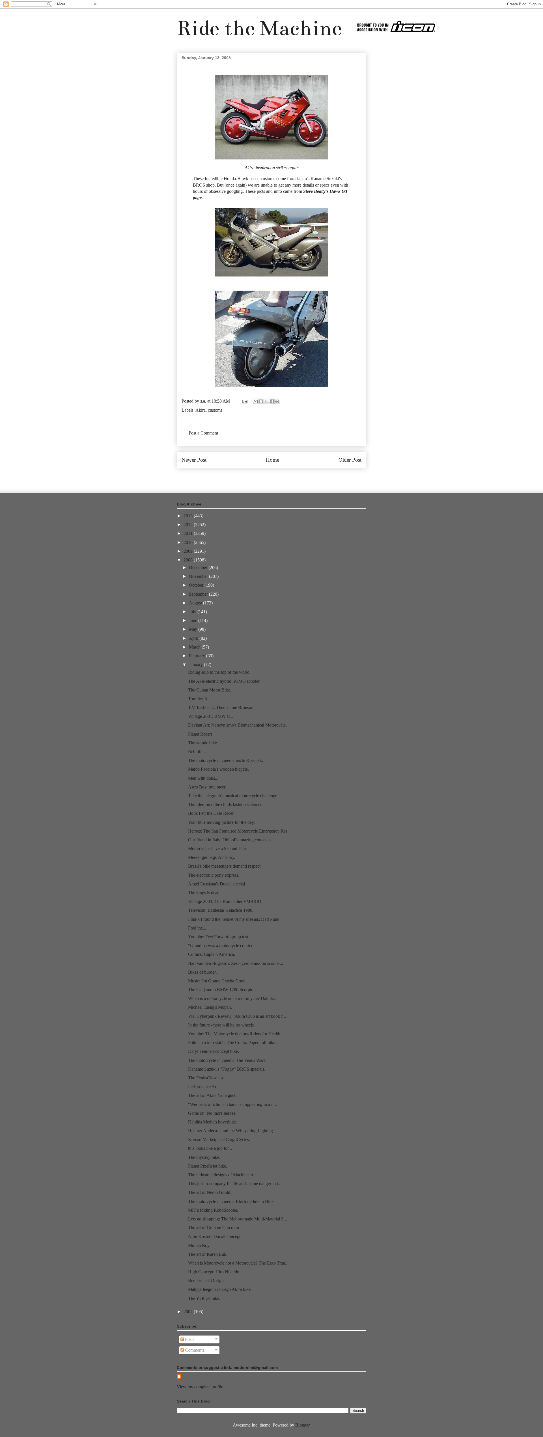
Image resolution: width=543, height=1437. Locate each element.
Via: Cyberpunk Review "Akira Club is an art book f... (237, 1016)
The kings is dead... (205, 892)
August (196, 602)
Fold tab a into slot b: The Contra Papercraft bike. (232, 1042)
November (199, 576)
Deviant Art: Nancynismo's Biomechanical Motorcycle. (237, 725)
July (193, 611)
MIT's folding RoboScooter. (213, 1210)
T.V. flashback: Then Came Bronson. (221, 707)
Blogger (302, 1425)
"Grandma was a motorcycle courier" (221, 945)
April (194, 638)
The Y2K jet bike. (204, 1298)
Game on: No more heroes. (212, 1113)
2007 (189, 1311)
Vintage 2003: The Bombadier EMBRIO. (225, 901)
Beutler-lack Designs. (207, 1280)
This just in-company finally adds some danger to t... (234, 1183)
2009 (189, 551)
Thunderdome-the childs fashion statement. (226, 804)
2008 (189, 559)
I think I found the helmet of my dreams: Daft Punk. (234, 919)
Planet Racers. (201, 734)
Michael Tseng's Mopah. (210, 1007)
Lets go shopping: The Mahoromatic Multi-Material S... (237, 1218)
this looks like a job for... (210, 1148)
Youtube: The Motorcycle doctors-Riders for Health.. (235, 1033)
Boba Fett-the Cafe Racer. (211, 813)
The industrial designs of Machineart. (221, 1174)
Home (272, 460)
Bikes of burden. (203, 972)
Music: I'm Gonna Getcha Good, (217, 980)
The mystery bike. (204, 1157)
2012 (189, 524)
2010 (189, 542)
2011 (189, 533)
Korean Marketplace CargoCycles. (219, 1139)
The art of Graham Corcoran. (214, 1227)
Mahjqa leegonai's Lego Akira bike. (220, 1289)
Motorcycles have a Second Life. (217, 848)
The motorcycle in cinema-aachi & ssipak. (225, 760)
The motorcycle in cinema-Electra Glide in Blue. (231, 1201)
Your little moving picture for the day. (221, 822)
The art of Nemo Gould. (209, 1192)
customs (215, 410)
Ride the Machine (259, 28)
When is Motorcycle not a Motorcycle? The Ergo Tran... (238, 1263)
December (198, 567)
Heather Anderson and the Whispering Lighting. (231, 1130)
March (195, 647)
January (196, 664)
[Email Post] (244, 401)
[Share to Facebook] (272, 401)
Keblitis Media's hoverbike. (212, 1122)
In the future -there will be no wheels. (221, 1025)
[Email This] (255, 401)
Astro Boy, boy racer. (207, 787)
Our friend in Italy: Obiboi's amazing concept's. (230, 839)
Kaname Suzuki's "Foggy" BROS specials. (226, 1069)
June (193, 620)
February (197, 655)
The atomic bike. (203, 742)
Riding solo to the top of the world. (219, 672)
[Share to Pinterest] (277, 401)
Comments (194, 1350)
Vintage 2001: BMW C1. (210, 716)
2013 (189, 515)
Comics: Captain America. (211, 954)
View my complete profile (200, 1386)
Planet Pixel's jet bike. (207, 1166)
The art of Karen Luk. (207, 1254)
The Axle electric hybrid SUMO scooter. (224, 681)
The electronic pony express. (213, 875)
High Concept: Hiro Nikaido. (214, 1271)
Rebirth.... (197, 751)
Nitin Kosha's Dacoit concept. (215, 1236)
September (199, 594)
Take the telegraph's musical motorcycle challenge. (233, 795)
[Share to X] (266, 401)
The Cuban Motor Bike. (209, 690)
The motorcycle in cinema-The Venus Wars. (227, 1060)
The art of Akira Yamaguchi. (213, 1095)
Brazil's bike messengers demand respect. (225, 866)
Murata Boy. (199, 1245)
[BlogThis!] (261, 401)
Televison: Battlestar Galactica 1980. (220, 910)
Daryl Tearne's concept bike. (213, 1051)
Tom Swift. (198, 698)
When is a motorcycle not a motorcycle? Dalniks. (232, 998)
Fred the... (197, 928)
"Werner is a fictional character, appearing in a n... (232, 1104)
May (193, 629)
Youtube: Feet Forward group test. (218, 936)
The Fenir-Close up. (206, 1077)
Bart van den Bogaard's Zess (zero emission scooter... (235, 963)
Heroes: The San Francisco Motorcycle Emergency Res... (239, 831)
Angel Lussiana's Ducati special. (217, 883)
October (196, 585)
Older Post (350, 460)
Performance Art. (203, 1086)
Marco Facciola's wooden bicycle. (218, 769)
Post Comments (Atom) (284, 476)
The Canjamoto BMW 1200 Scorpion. (222, 989)
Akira (250, 167)
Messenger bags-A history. (211, 857)
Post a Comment (203, 433)
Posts (189, 1339)
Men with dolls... (203, 778)
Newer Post (194, 460)
